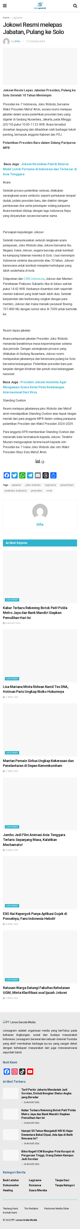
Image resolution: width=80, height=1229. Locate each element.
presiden (36, 490)
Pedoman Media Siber (56, 1208)
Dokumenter (11, 1185)
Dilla (17, 41)
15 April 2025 (11, 998)
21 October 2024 (35, 41)
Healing (8, 1190)
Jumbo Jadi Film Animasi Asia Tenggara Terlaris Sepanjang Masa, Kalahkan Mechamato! (34, 840)
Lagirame (17, 17)
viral (49, 490)
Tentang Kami (10, 1208)
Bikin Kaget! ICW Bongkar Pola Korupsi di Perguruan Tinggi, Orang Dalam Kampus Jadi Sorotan (47, 1155)
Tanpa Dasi (62, 1180)
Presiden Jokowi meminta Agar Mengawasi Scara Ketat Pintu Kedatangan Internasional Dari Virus (35, 387)
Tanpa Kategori (65, 1185)
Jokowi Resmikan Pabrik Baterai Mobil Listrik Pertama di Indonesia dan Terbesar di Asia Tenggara (40, 169)
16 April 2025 (11, 850)
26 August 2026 (12, 623)
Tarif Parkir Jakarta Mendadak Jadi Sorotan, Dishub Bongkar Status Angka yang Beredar (46, 1093)
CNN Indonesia (34, 279)
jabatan (16, 485)
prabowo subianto (16, 490)
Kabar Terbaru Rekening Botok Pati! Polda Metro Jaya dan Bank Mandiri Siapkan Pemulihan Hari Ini (35, 613)
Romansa (35, 1185)
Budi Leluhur (11, 1180)
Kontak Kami (10, 1212)
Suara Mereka (38, 1190)
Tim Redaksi (31, 1208)
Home (6, 17)
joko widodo (33, 485)
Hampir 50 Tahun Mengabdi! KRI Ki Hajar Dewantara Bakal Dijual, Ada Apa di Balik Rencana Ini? (47, 1134)
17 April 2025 (11, 697)
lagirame (50, 485)
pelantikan (67, 485)
